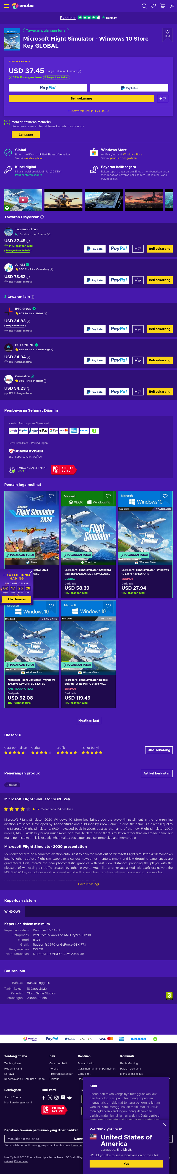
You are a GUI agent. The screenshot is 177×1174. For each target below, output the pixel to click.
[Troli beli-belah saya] (163, 6)
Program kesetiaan (61, 1074)
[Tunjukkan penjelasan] (51, 269)
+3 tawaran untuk (88, 111)
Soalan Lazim (86, 1063)
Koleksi (53, 1068)
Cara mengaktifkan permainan (96, 1068)
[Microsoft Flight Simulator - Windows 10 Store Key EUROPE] (145, 522)
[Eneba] (22, 6)
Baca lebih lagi (88, 884)
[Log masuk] (172, 6)
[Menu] (6, 6)
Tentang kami (12, 1063)
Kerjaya (9, 1074)
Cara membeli (58, 1063)
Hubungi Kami (13, 1068)
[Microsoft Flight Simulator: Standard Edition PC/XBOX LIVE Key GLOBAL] (88, 522)
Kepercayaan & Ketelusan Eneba (24, 1079)
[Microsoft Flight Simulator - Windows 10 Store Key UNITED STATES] (32, 632)
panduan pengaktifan (123, 158)
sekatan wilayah (34, 158)
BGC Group (23, 308)
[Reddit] (69, 1097)
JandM (20, 264)
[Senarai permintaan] (153, 6)
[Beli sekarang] (48, 88)
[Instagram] (56, 1097)
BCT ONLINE (24, 345)
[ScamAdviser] (26, 451)
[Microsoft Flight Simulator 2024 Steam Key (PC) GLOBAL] (32, 522)
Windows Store (132, 154)
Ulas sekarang (159, 750)
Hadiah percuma (130, 1068)
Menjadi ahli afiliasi (131, 1074)
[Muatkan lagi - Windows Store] (94, 152)
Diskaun (54, 1079)
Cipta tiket (84, 1074)
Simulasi (12, 785)
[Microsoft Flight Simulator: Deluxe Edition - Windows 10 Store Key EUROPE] (88, 632)
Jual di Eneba (12, 1097)
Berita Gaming (129, 1063)
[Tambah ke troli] (162, 98)
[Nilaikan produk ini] (18, 809)
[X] (50, 1097)
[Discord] (63, 1097)
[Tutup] (164, 1125)
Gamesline (22, 376)
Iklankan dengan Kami (18, 1102)
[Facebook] (43, 1097)
